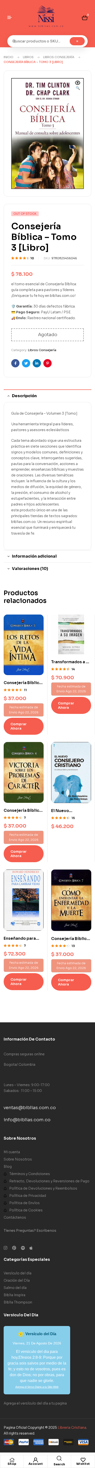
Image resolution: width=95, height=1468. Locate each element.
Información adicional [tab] (34, 556)
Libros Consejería (58, 57)
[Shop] (12, 1460)
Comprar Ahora (18, 726)
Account (35, 1464)
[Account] (35, 1460)
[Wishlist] (83, 1460)
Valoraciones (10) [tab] (30, 568)
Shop (12, 1464)
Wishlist (83, 1464)
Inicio (8, 57)
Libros (28, 57)
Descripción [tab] (24, 395)
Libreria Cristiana (72, 1427)
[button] (77, 85)
